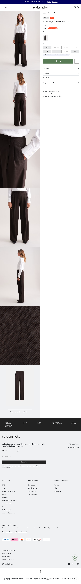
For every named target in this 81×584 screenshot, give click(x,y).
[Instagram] (73, 564)
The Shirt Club (74, 447)
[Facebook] (69, 564)
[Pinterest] (78, 564)
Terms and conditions (8, 550)
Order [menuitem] (4, 488)
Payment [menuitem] (5, 497)
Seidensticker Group (61, 480)
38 (64, 47)
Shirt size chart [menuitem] (32, 491)
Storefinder (75, 444)
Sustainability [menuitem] (58, 491)
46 (64, 51)
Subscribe (24, 462)
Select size (58, 61)
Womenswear (9, 451)
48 (75, 51)
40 (74, 47)
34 (47, 47)
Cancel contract (22, 531)
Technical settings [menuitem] (7, 510)
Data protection (7, 553)
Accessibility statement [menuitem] (9, 513)
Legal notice (6, 556)
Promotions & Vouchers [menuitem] (9, 500)
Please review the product (18, 412)
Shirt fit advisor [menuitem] (32, 488)
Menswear (23, 451)
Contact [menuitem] (4, 507)
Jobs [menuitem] (55, 488)
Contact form (9, 531)
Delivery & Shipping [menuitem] (8, 491)
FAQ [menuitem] (3, 485)
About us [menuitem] (56, 485)
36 (55, 47)
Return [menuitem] (4, 494)
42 (47, 51)
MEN (49, 2)
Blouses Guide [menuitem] (32, 494)
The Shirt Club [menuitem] (6, 504)
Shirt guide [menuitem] (31, 485)
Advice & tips (33, 480)
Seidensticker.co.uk (8, 559)
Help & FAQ (6, 480)
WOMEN (54, 2)
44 (56, 51)
